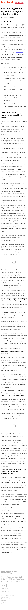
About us (5, 588)
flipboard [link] (7, 21)
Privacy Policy (5, 597)
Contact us (5, 591)
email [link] (10, 21)
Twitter (3, 604)
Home (3, 585)
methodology (20, 52)
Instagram (4, 602)
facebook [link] (1, 21)
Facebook (3, 601)
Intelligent (7, 2)
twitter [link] (4, 21)
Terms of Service (6, 599)
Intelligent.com (10, 595)
